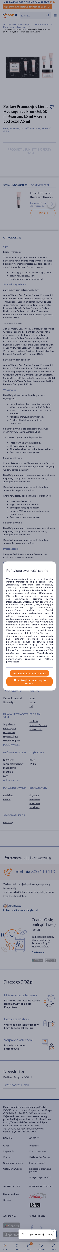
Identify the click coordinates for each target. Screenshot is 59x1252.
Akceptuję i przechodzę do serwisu (29, 681)
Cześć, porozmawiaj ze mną (37, 1234)
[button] (53, 1231)
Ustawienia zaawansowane (29, 673)
